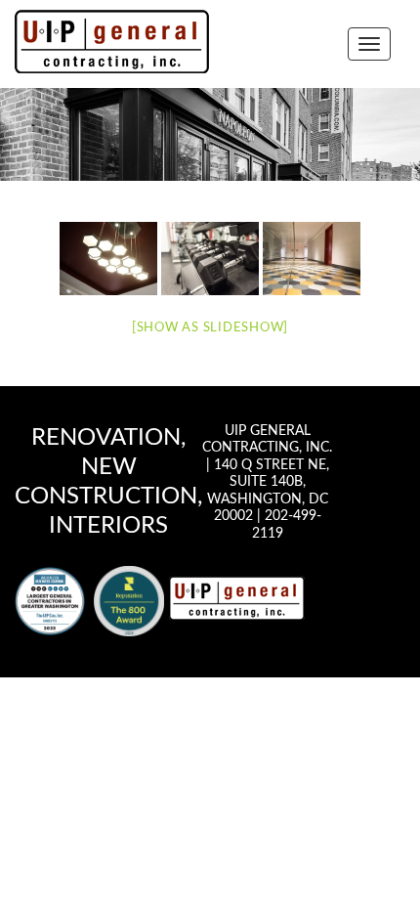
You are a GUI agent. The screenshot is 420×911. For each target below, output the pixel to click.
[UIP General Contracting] (237, 597)
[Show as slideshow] (210, 328)
